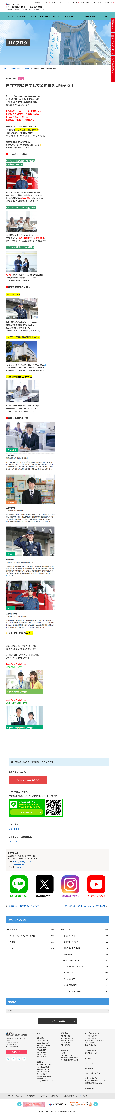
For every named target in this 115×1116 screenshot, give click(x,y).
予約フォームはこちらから (28, 780)
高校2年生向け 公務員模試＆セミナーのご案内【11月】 (85, 906)
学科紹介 (32, 16)
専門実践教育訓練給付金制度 (69, 1060)
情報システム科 (86, 936)
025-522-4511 (13, 1044)
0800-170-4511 (15, 841)
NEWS (32, 948)
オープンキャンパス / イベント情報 (32, 936)
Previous (19, 1104)
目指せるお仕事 (65, 1036)
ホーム (4, 68)
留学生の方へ (85, 2)
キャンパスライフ (86, 973)
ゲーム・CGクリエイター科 (86, 966)
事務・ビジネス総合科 (86, 960)
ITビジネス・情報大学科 (86, 991)
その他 (27, 68)
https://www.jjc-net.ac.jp (23, 861)
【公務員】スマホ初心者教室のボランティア (23, 906)
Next (95, 1104)
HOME (10, 16)
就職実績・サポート (67, 1040)
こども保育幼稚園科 (86, 985)
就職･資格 (44, 16)
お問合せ (84, 1096)
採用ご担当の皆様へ (69, 1096)
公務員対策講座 (89, 16)
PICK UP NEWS (15, 68)
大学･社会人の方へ (71, 2)
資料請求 (54, 1096)
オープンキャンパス (71, 16)
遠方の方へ (97, 2)
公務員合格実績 (65, 1043)
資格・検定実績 (65, 1045)
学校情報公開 (31, 1096)
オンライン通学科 (86, 979)
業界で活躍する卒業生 (67, 1038)
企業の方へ (108, 2)
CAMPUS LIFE (84, 930)
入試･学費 (55, 16)
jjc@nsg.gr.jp (14, 828)
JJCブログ (103, 16)
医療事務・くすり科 (86, 942)
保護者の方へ (56, 2)
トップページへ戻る (57, 1021)
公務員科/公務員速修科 (86, 948)
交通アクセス (16, 1052)
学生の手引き (43, 1096)
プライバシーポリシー (14, 1096)
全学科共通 (86, 954)
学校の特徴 (21, 16)
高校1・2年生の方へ (41, 2)
